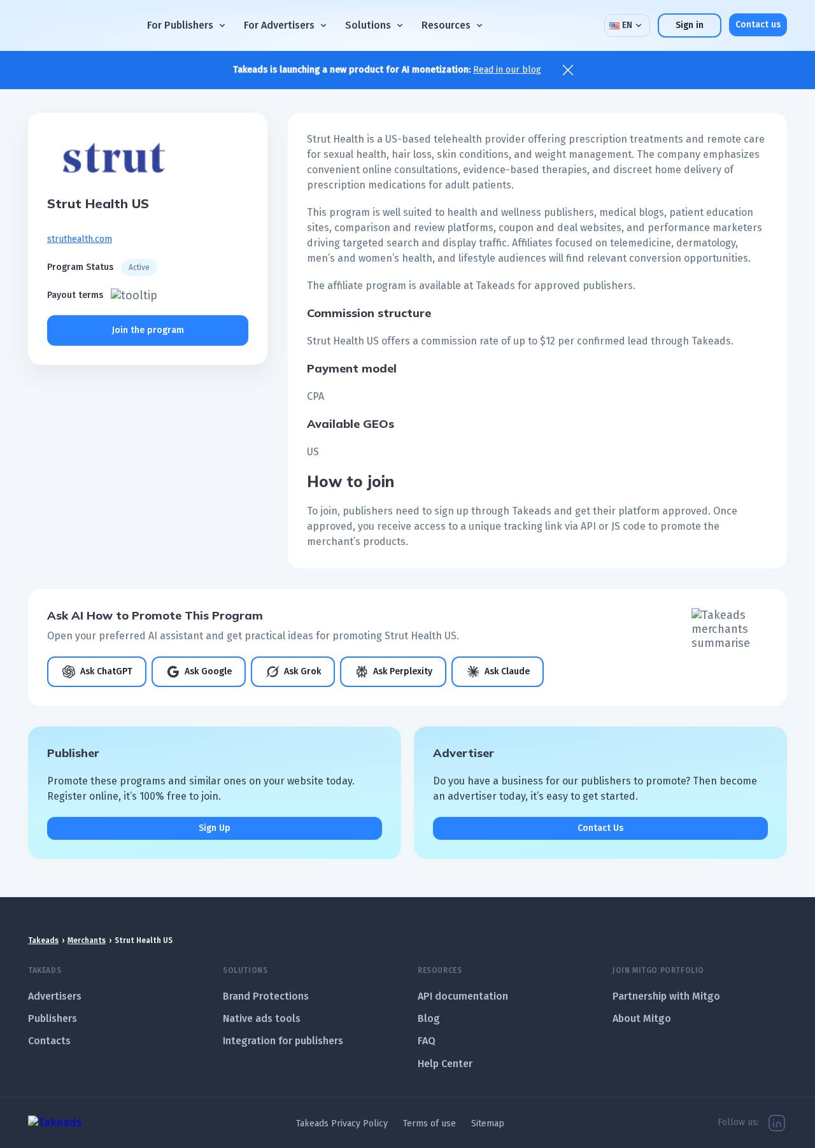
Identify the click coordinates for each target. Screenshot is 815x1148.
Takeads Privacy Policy (342, 1123)
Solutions (368, 25)
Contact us (758, 24)
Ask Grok (302, 671)
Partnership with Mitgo (666, 996)
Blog (429, 1018)
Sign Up (214, 828)
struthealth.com (79, 239)
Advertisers (55, 996)
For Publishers (180, 25)
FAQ (427, 1041)
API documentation (463, 996)
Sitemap (487, 1123)
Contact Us (600, 828)
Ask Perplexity (402, 671)
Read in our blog (507, 69)
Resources (446, 25)
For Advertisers (279, 25)
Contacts (49, 1041)
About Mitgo (642, 1018)
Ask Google (208, 671)
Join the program (148, 330)
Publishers (52, 1018)
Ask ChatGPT (106, 671)
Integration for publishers (283, 1041)
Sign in (690, 25)
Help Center (445, 1064)
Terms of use (429, 1123)
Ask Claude (507, 671)
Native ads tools (262, 1018)
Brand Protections (266, 996)
